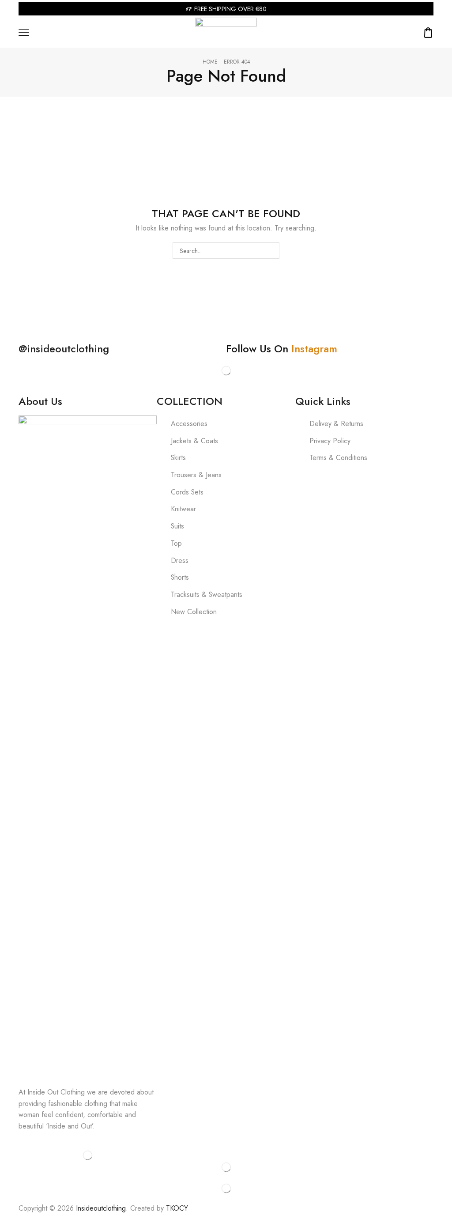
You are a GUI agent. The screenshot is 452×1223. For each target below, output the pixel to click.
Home (210, 62)
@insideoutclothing (64, 348)
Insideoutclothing (101, 1208)
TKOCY (177, 1208)
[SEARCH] (271, 250)
